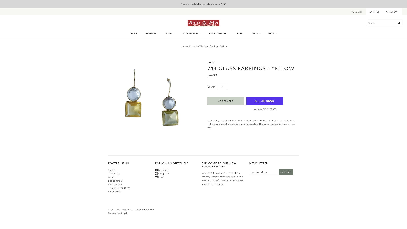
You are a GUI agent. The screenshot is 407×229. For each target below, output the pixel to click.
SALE (169, 33)
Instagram (163, 173)
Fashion (151, 33)
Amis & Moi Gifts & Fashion (140, 209)
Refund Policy (115, 184)
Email (161, 177)
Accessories (190, 33)
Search (111, 170)
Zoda (210, 62)
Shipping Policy (115, 180)
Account (357, 11)
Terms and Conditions (119, 188)
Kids (255, 33)
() (374, 11)
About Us (112, 177)
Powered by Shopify (118, 213)
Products (193, 46)
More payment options (264, 109)
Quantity (211, 86)
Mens (271, 33)
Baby (239, 33)
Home (134, 33)
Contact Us (114, 173)
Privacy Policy (115, 191)
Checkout (392, 11)
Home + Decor (217, 33)
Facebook (163, 170)
